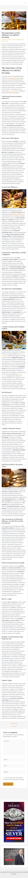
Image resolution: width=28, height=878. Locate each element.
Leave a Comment (6, 39)
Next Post (14, 726)
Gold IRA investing (13, 78)
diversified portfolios (13, 91)
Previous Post (14, 723)
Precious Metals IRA (17, 39)
